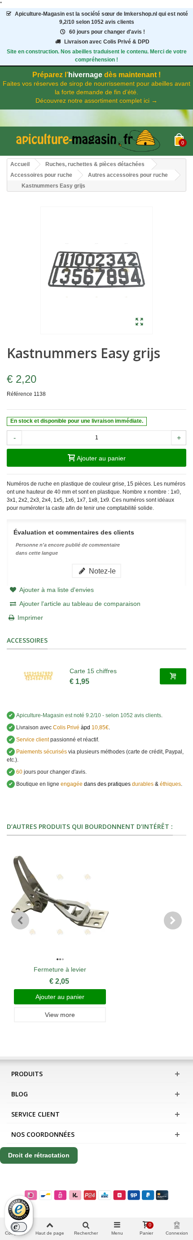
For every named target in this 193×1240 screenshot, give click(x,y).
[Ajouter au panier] (173, 676)
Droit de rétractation (39, 1155)
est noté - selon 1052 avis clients (88, 715)
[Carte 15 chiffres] (38, 676)
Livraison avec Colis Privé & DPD (106, 42)
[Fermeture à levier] (60, 904)
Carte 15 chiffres (93, 671)
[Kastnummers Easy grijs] (139, 322)
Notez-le (101, 571)
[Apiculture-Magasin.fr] (91, 141)
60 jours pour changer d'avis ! (107, 32)
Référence (19, 394)
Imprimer (30, 617)
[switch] (19, 1227)
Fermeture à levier (60, 969)
